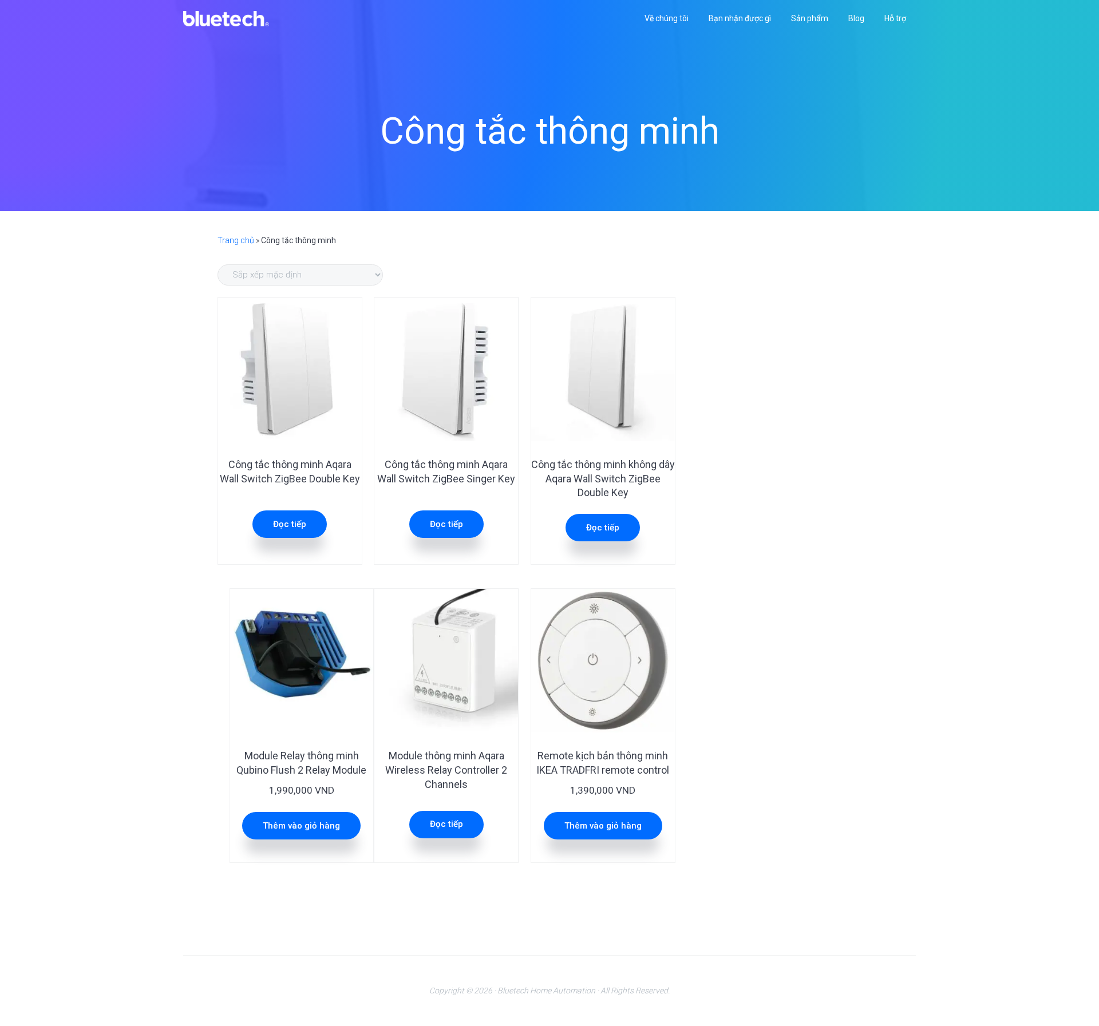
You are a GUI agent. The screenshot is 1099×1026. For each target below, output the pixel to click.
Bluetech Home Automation (546, 990)
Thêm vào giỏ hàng (301, 826)
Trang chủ (236, 240)
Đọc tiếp (289, 524)
